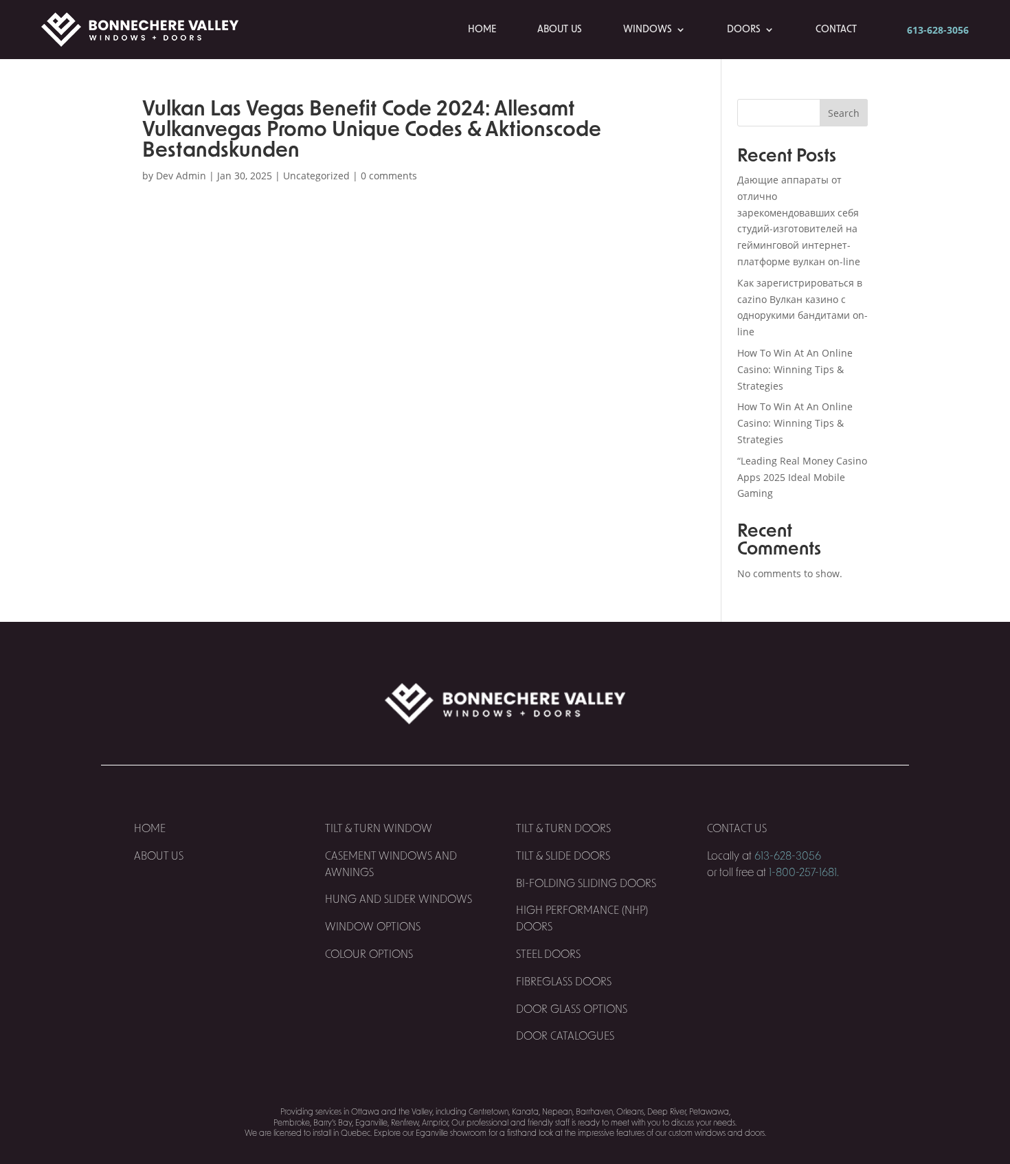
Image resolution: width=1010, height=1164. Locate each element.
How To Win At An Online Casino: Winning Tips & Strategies (795, 369)
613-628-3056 (938, 29)
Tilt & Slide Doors (563, 856)
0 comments (389, 175)
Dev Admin (181, 175)
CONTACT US (738, 828)
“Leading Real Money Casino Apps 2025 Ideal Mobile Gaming (802, 477)
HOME (150, 828)
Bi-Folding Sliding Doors (586, 883)
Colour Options (369, 954)
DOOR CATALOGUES (565, 1036)
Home (482, 29)
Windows (647, 29)
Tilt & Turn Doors (563, 828)
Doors (744, 29)
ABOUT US (158, 856)
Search (844, 113)
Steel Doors (548, 954)
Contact (836, 29)
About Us (559, 29)
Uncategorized (316, 175)
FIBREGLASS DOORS (563, 981)
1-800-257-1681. (804, 872)
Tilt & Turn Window (378, 828)
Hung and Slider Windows (398, 899)
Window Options (372, 926)
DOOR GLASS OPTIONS (571, 1009)
